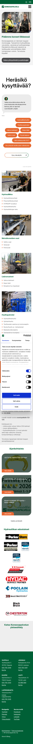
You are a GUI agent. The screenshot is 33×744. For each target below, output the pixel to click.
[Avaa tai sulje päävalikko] (30, 6)
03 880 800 (22, 682)
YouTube (17, 719)
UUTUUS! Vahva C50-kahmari (15, 457)
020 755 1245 (6, 699)
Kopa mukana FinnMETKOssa (15, 479)
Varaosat (7, 245)
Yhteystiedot (6, 719)
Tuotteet (4, 712)
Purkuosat (7, 247)
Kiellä (16, 407)
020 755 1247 (23, 667)
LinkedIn (16, 717)
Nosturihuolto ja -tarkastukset (14, 327)
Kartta (4, 670)
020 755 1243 (6, 682)
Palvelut (4, 714)
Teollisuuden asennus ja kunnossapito (16, 324)
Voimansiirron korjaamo (11, 333)
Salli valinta (16, 401)
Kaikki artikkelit (16, 521)
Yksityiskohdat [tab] (16, 340)
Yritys (4, 717)
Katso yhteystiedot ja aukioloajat (16, 60)
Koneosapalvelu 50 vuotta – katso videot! (14, 501)
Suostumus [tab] (5, 340)
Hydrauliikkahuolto (10, 206)
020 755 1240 (6, 667)
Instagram (17, 714)
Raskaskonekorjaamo (11, 330)
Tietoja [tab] (27, 340)
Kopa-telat (7, 283)
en (30, 2)
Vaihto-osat (7, 242)
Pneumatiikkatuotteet (11, 201)
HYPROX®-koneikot (10, 204)
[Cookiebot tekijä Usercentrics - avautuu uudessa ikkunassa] (23, 336)
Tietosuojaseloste (17, 731)
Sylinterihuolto (8, 321)
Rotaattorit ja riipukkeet (11, 286)
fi (26, 2)
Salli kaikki (16, 395)
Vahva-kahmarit (9, 280)
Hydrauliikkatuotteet (10, 198)
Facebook (17, 712)
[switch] (28, 376)
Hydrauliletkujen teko (11, 209)
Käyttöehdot (6, 731)
